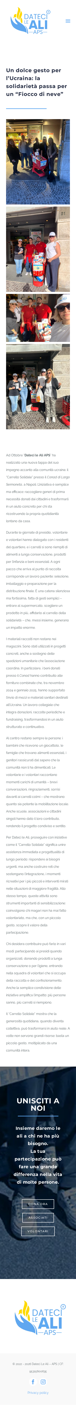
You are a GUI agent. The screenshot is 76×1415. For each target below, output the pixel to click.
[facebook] (33, 1382)
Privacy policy (38, 1393)
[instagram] (43, 1382)
